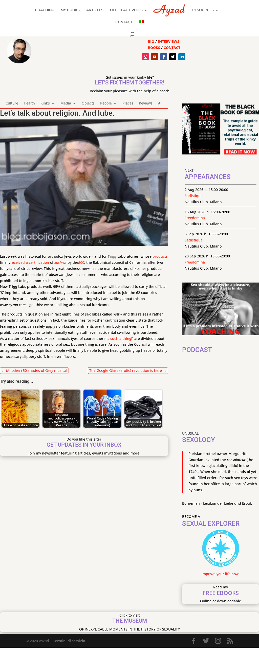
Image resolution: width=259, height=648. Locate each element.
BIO (151, 41)
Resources (203, 10)
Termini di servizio (69, 640)
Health (29, 103)
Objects (88, 103)
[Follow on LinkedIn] (181, 56)
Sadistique (194, 195)
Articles (94, 10)
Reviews (146, 103)
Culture (12, 103)
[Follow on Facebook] (163, 56)
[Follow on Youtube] (154, 56)
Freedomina (195, 217)
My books (70, 10)
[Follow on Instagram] (145, 56)
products (160, 256)
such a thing (120, 338)
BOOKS (154, 47)
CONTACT (172, 47)
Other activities (126, 10)
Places (127, 103)
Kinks (45, 103)
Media (65, 103)
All (160, 103)
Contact (124, 23)
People (106, 103)
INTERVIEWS (168, 41)
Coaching (44, 10)
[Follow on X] (172, 56)
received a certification (29, 262)
